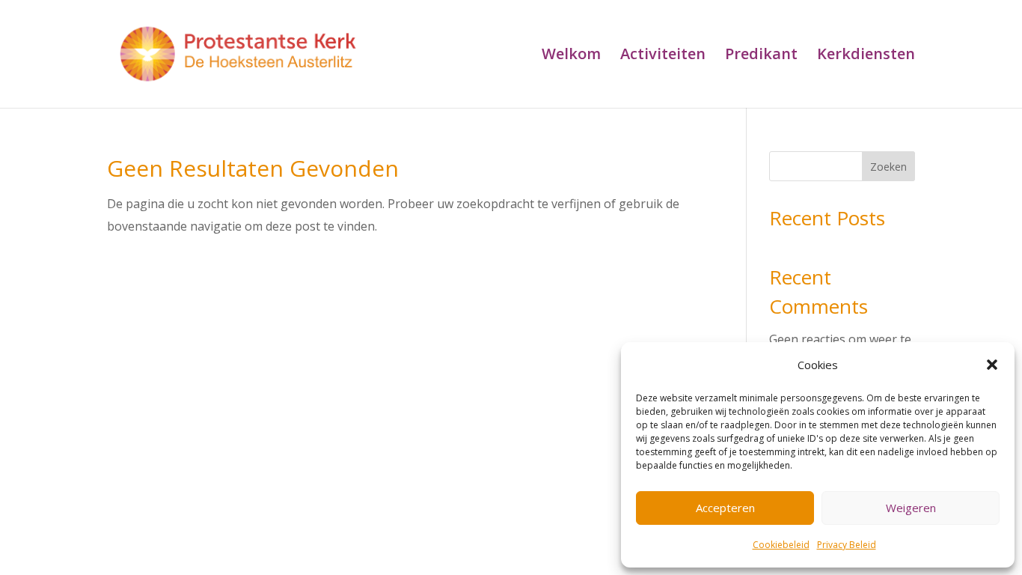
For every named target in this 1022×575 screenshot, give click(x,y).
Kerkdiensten (866, 56)
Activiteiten (663, 56)
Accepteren (725, 507)
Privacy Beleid (846, 544)
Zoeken (888, 166)
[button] (992, 364)
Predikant (761, 56)
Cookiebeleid (781, 544)
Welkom (571, 56)
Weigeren (911, 507)
